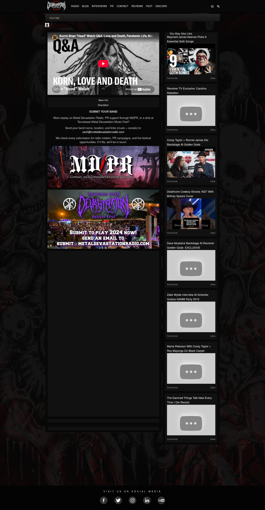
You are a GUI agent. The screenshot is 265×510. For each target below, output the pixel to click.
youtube (54, 18)
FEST (149, 6)
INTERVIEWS (99, 6)
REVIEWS (137, 6)
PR (112, 6)
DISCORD (161, 6)
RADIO (75, 6)
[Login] (212, 6)
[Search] (218, 6)
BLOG (85, 6)
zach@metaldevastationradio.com (103, 132)
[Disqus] (103, 294)
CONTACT (122, 6)
